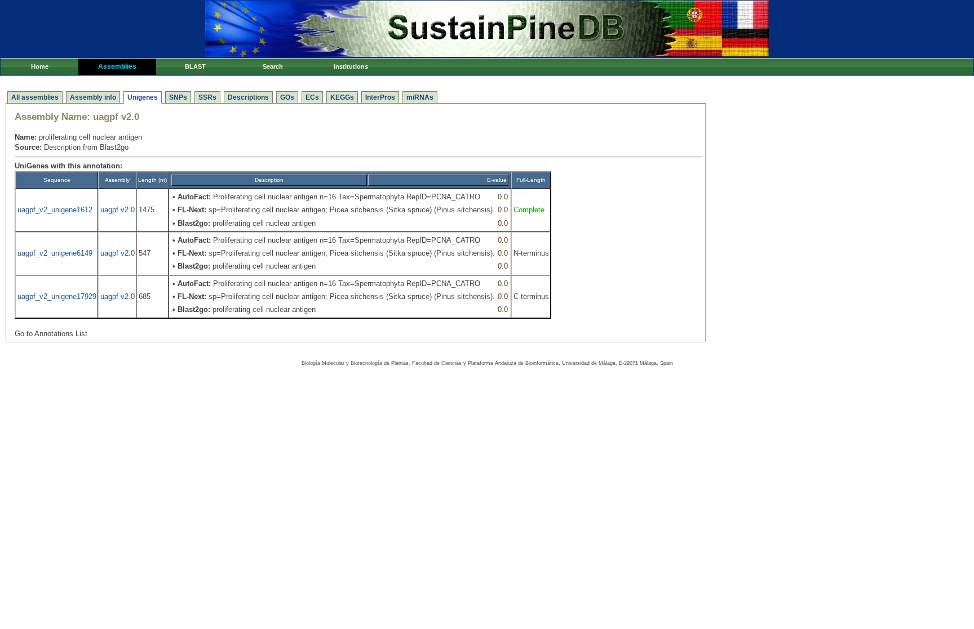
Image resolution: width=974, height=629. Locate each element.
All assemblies (35, 97)
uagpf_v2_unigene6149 (54, 253)
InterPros (380, 97)
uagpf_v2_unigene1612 (54, 210)
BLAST (195, 66)
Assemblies (117, 66)
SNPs (178, 97)
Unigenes (142, 97)
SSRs (207, 97)
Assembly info (93, 97)
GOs (287, 97)
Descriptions (248, 97)
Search (273, 66)
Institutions (351, 66)
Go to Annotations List (51, 333)
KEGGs (342, 97)
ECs (312, 97)
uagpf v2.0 (117, 210)
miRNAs (419, 97)
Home (39, 66)
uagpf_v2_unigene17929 (56, 296)
